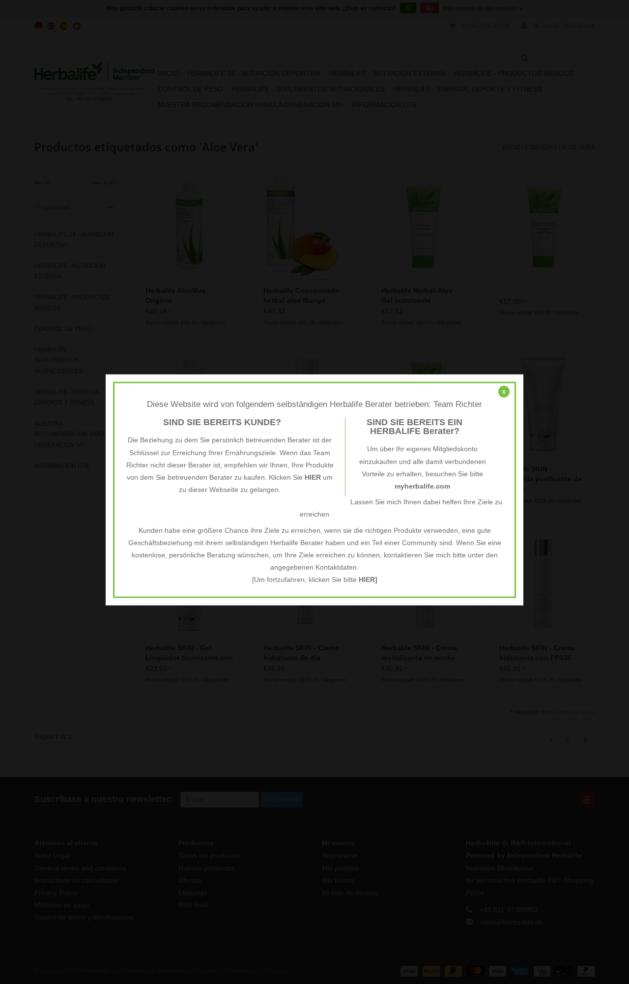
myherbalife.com (422, 486)
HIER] (368, 579)
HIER (313, 477)
